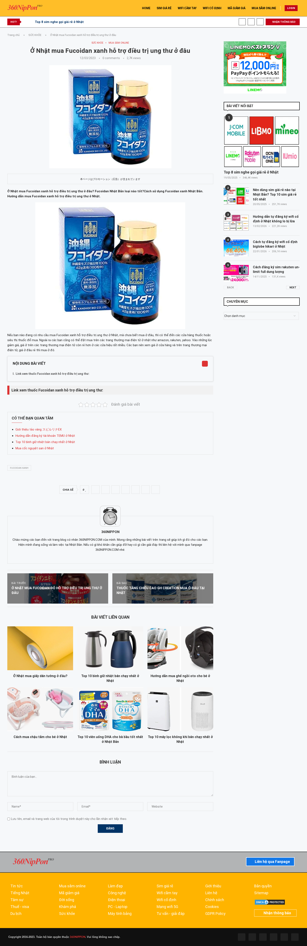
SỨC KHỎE (34, 35)
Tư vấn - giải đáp (171, 914)
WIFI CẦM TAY (187, 8)
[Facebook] (242, 21)
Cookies (212, 907)
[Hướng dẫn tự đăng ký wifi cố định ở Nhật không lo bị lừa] (236, 222)
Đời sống (66, 900)
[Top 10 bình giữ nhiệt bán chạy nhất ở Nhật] (110, 648)
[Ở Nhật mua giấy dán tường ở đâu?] (40, 648)
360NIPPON (77, 937)
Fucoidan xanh (19, 468)
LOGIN (291, 8)
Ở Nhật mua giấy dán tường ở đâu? (40, 676)
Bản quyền (263, 886)
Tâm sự (17, 900)
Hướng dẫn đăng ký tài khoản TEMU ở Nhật (45, 436)
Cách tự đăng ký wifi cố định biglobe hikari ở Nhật (275, 244)
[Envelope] (295, 937)
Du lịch (16, 914)
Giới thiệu (213, 886)
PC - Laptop (117, 907)
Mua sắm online (72, 886)
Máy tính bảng (120, 914)
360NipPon (110, 532)
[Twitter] (252, 937)
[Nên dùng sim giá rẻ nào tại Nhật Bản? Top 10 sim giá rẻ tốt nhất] (236, 196)
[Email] (260, 21)
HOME (146, 8)
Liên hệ (211, 893)
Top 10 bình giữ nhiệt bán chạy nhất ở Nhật (45, 442)
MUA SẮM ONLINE (264, 8)
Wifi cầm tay (167, 893)
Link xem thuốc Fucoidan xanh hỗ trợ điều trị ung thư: (52, 373)
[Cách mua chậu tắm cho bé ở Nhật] (40, 709)
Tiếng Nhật (19, 893)
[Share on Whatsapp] (125, 489)
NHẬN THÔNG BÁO (284, 21)
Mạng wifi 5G (167, 907)
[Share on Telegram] (135, 489)
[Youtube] (251, 21)
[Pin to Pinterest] (115, 489)
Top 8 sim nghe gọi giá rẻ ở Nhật (59, 22)
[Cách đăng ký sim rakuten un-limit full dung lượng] (236, 273)
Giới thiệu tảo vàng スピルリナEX (38, 429)
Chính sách (214, 900)
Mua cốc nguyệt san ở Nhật (34, 448)
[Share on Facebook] (95, 489)
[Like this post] (85, 490)
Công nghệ (117, 893)
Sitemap (261, 893)
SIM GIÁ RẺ (164, 8)
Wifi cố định (166, 900)
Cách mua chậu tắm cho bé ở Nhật (40, 737)
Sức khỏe (67, 914)
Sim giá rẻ (165, 886)
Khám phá (67, 907)
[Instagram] (263, 937)
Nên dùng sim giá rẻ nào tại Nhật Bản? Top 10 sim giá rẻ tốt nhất (275, 194)
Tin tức (16, 886)
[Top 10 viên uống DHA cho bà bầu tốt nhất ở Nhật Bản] (110, 709)
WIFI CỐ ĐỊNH (212, 8)
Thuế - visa (19, 907)
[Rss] (284, 937)
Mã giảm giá (69, 893)
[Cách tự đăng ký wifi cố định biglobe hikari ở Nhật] (236, 248)
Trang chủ (13, 35)
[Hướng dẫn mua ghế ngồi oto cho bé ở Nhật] (180, 648)
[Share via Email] (155, 489)
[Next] (31, 22)
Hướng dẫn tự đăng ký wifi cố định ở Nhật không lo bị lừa (276, 219)
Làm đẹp (115, 886)
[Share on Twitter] (105, 489)
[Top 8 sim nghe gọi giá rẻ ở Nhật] (262, 142)
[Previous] (25, 22)
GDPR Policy (215, 914)
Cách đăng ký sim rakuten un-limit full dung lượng (276, 269)
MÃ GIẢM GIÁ (236, 8)
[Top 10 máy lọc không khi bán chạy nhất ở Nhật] (180, 709)
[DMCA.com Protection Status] (269, 901)
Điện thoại (116, 900)
